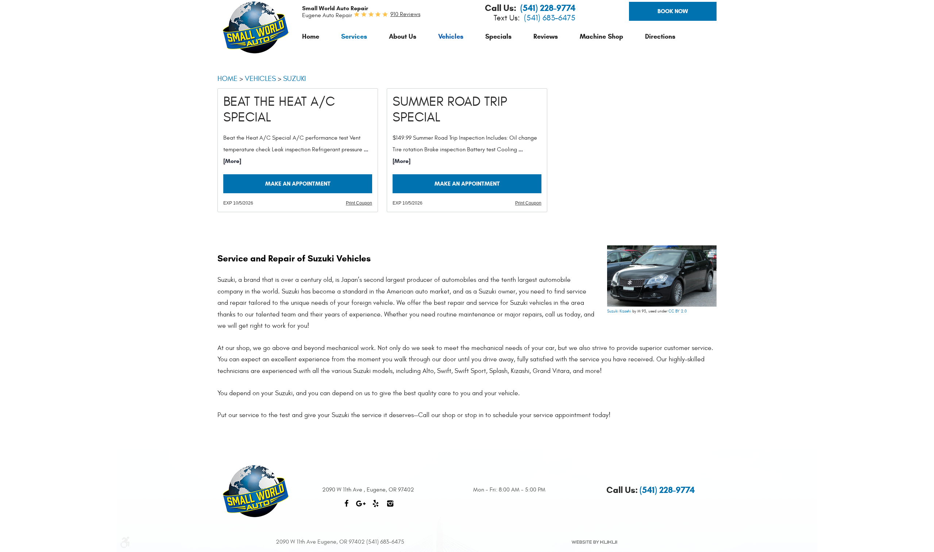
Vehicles (450, 36)
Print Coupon (359, 203)
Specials (498, 36)
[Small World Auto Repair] (256, 27)
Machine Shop (601, 36)
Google (361, 507)
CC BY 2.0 (677, 311)
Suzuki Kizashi (619, 311)
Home (310, 36)
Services (354, 36)
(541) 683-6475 (549, 18)
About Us (402, 36)
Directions (660, 36)
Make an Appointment (298, 183)
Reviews (545, 36)
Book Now (672, 11)
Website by (594, 542)
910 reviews (405, 14)
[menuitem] (310, 36)
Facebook (346, 507)
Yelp (375, 507)
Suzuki (294, 78)
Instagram (390, 507)
